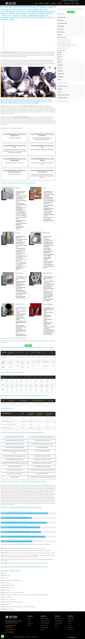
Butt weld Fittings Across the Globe (13, 48)
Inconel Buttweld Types (63, 48)
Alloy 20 (60, 68)
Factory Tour (67, 3)
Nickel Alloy (61, 32)
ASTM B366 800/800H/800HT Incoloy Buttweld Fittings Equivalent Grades (22, 31)
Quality (59, 3)
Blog (72, 3)
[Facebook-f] (68, 637)
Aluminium (60, 76)
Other (59, 79)
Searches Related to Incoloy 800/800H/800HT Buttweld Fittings (19, 41)
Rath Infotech (35, 636)
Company (41, 3)
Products (46, 3)
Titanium (60, 71)
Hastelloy (60, 65)
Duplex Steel (61, 20)
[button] (28, 345)
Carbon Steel (61, 26)
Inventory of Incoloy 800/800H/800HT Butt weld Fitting (17, 39)
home (36, 3)
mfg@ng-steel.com (9, 626)
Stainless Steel (61, 17)
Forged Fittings (61, 50)
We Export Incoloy (8, 46)
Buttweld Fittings (62, 37)
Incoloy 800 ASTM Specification (11, 27)
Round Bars (60, 60)
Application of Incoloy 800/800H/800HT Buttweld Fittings (18, 44)
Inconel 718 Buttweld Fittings (64, 43)
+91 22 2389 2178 (10, 629)
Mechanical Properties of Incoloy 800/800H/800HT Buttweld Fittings (20, 35)
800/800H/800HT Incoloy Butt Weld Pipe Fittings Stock (17, 29)
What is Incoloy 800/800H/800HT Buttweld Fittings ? (17, 25)
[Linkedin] (75, 637)
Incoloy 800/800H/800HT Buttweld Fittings (67, 45)
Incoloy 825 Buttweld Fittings (65, 46)
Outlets (59, 54)
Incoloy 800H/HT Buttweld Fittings (8, 52)
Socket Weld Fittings (63, 95)
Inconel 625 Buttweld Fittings (64, 41)
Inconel (60, 35)
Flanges (60, 52)
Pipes (59, 58)
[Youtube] (70, 637)
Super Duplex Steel (62, 23)
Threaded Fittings (62, 97)
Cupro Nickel (61, 73)
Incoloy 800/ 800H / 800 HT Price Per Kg (14, 37)
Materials (53, 3)
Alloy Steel (61, 29)
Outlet (59, 92)
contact (77, 3)
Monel (59, 62)
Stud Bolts (60, 56)
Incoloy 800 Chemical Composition (12, 33)
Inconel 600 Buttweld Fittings (65, 39)
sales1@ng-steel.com (11, 625)
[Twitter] (73, 637)
